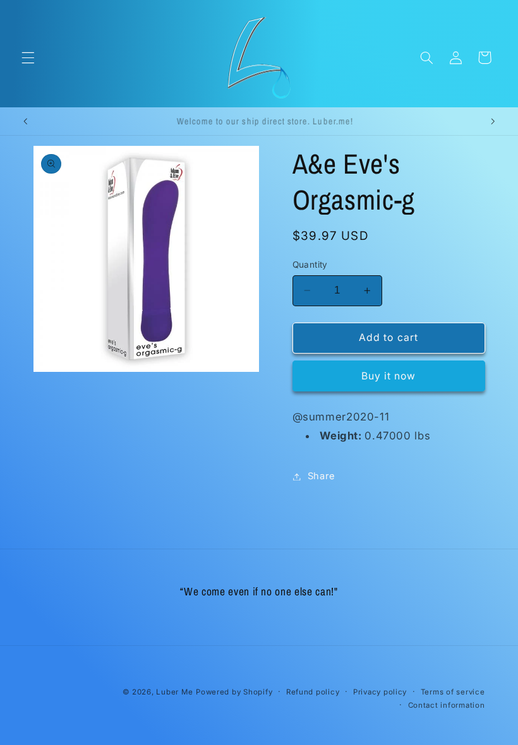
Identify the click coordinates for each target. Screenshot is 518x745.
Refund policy (313, 692)
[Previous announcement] (25, 121)
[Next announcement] (493, 121)
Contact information (446, 705)
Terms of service (453, 692)
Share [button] (321, 476)
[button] (27, 57)
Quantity (310, 264)
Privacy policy (380, 692)
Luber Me (174, 692)
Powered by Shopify (234, 692)
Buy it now (388, 376)
